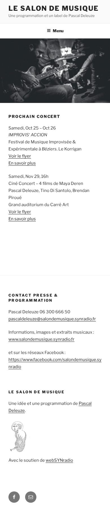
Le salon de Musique (53, 8)
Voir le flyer (19, 156)
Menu (58, 30)
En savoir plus (22, 163)
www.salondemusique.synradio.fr (41, 339)
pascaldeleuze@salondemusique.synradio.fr (52, 318)
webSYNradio (59, 460)
